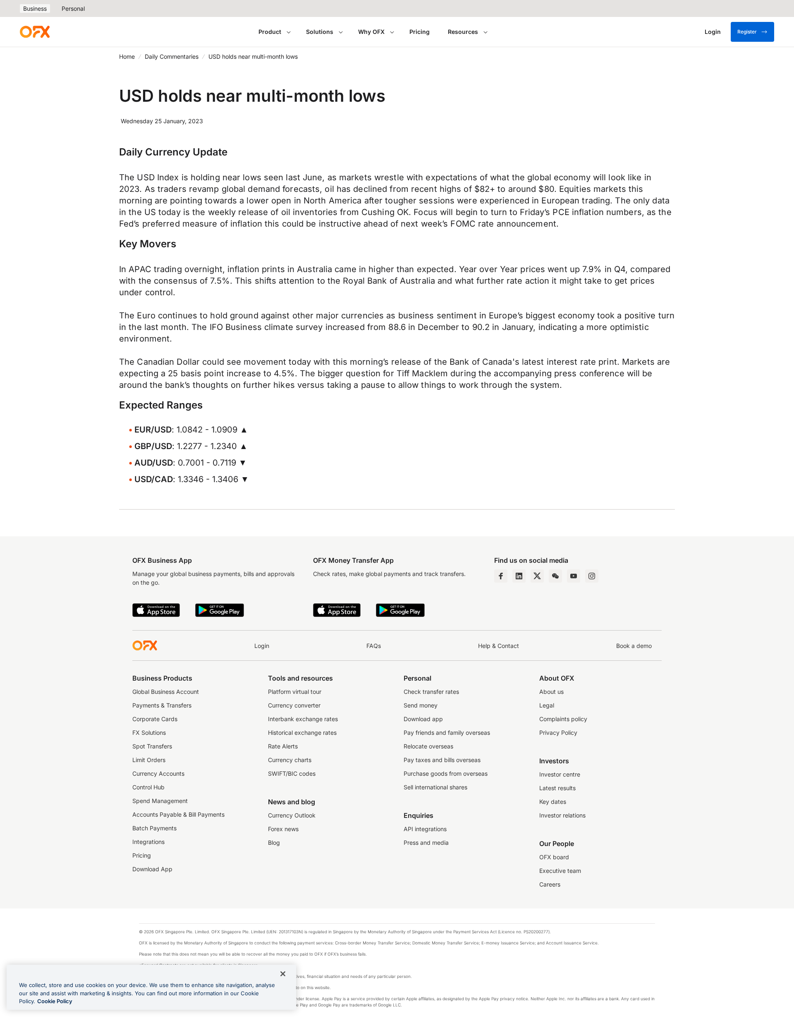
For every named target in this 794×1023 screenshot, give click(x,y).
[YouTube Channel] (573, 576)
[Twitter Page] (537, 576)
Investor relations (562, 815)
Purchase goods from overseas (446, 773)
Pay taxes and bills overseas (442, 759)
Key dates (552, 801)
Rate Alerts (283, 746)
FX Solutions (149, 732)
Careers (549, 884)
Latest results (557, 787)
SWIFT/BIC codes (292, 773)
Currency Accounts (158, 773)
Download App (152, 868)
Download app (423, 718)
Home (127, 56)
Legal (546, 705)
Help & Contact (498, 645)
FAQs (373, 645)
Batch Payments (154, 828)
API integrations (425, 828)
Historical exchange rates (302, 732)
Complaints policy (563, 718)
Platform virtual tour (294, 691)
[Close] (283, 974)
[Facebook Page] (500, 576)
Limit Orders (148, 759)
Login (261, 645)
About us (551, 691)
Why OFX (371, 31)
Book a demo (634, 645)
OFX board (554, 856)
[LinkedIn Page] (519, 576)
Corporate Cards (154, 718)
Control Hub (148, 787)
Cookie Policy (54, 1001)
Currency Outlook (292, 815)
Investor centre (559, 774)
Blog (274, 842)
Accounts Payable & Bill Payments (178, 814)
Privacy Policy (558, 732)
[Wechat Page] (555, 576)
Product (269, 31)
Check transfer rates (431, 691)
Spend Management (160, 800)
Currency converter (294, 705)
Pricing (419, 31)
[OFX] (35, 32)
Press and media (426, 842)
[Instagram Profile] (591, 576)
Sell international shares (435, 787)
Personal (73, 8)
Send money (421, 705)
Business (35, 8)
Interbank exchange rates (303, 718)
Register (747, 32)
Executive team (560, 870)
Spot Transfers (152, 746)
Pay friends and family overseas (447, 732)
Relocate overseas (428, 746)
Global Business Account (165, 691)
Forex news (283, 828)
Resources (463, 31)
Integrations (148, 841)
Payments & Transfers (161, 705)
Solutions (319, 31)
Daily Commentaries (171, 56)
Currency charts (289, 759)
